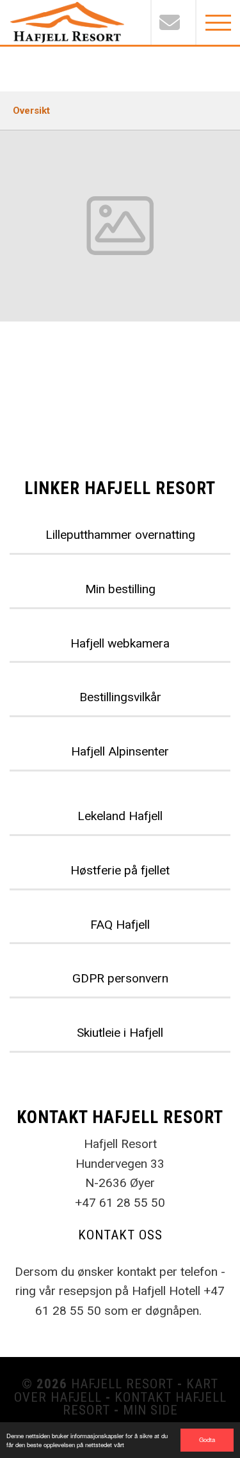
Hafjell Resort (122, 1384)
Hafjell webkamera (120, 643)
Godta (207, 1439)
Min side (150, 1410)
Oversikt (31, 110)
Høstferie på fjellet (120, 870)
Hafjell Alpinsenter (120, 751)
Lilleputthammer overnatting (120, 534)
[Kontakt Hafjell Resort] (172, 22)
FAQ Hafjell (120, 924)
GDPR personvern (120, 978)
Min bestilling (120, 589)
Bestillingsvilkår (120, 697)
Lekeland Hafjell (120, 816)
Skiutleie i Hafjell (120, 1032)
